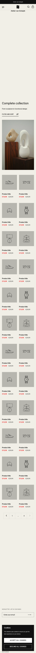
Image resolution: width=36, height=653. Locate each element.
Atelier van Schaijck (18, 2)
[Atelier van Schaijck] (18, 7)
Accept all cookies (18, 640)
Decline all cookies (18, 647)
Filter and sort (8, 114)
